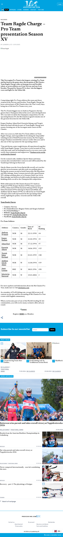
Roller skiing (4, 430)
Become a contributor (42, 524)
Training (2, 497)
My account (31, 522)
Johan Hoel (6, 244)
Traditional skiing (16, 430)
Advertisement (19, 524)
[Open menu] (1, 4)
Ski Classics (4, 19)
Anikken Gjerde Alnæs (5, 263)
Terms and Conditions (42, 526)
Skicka (52, 329)
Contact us (11, 522)
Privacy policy (19, 526)
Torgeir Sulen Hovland (5, 255)
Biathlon (2, 446)
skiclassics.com (23, 288)
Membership (51, 522)
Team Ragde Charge (18, 213)
